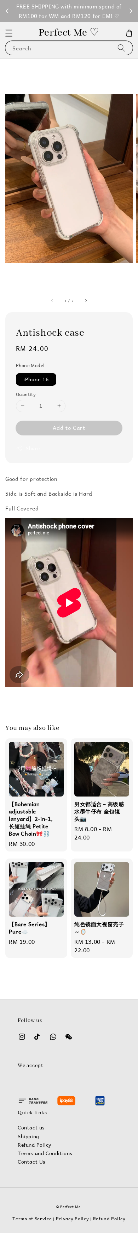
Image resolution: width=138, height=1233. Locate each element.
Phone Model (30, 365)
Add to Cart (69, 427)
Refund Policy (34, 1145)
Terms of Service (32, 1218)
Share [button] (33, 448)
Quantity (26, 394)
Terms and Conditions (45, 1153)
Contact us (31, 1127)
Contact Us (32, 1162)
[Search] (121, 48)
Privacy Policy (72, 1218)
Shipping (28, 1136)
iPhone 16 (36, 379)
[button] (9, 33)
